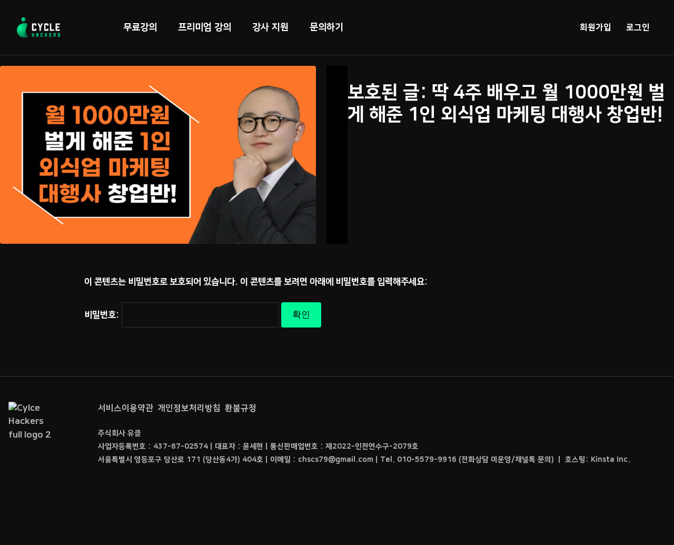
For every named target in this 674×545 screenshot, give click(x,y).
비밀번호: (103, 315)
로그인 (638, 27)
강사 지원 (270, 27)
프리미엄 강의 (204, 27)
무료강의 (140, 27)
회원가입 (595, 27)
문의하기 (326, 27)
